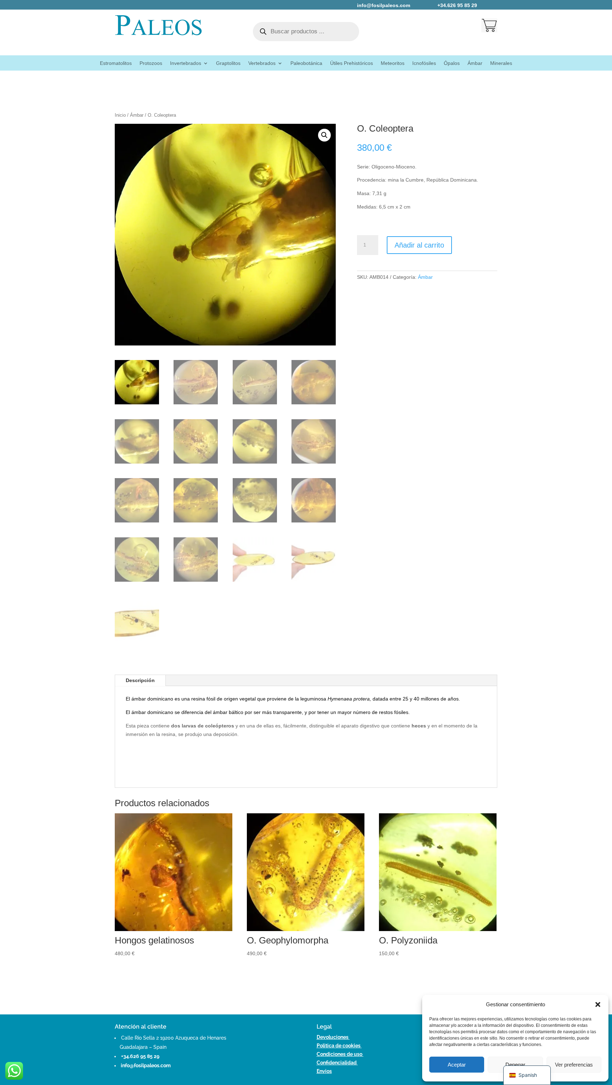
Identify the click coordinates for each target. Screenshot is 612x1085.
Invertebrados (185, 63)
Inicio (120, 115)
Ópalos (452, 63)
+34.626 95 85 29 (140, 1056)
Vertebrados (262, 63)
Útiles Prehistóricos (351, 63)
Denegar (515, 1065)
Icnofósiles (424, 63)
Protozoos (151, 63)
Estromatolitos (116, 63)
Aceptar (457, 1065)
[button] (597, 1004)
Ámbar (475, 63)
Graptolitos (228, 63)
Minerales (501, 63)
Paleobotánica (306, 63)
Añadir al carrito (419, 245)
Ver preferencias (574, 1065)
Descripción (140, 680)
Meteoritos (392, 63)
